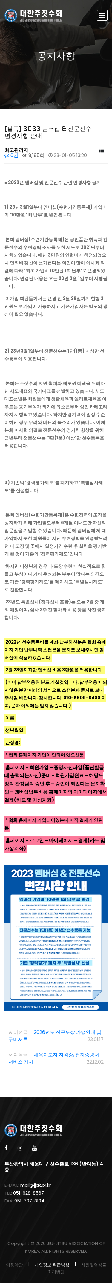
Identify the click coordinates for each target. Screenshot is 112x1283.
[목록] (102, 151)
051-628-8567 (28, 1193)
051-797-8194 (29, 1201)
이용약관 (14, 1265)
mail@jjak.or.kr (35, 1185)
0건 (13, 155)
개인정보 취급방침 (52, 1265)
